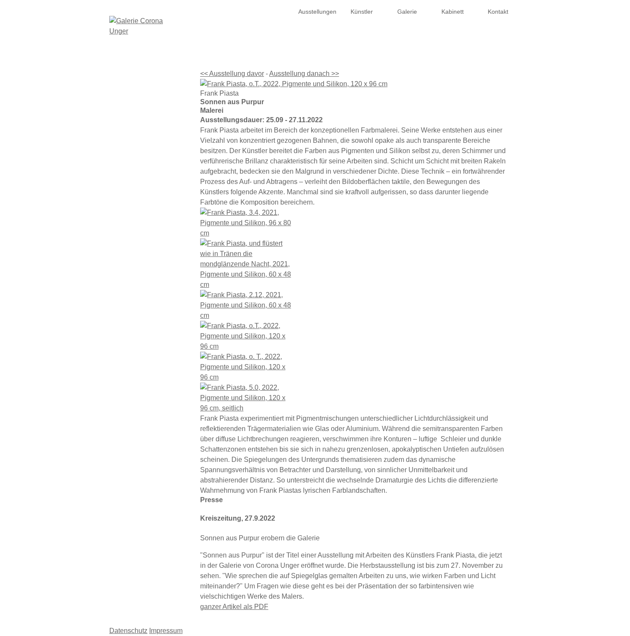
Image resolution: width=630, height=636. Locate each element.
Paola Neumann (151, 290)
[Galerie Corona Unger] (141, 26)
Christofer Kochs (150, 259)
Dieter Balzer (155, 157)
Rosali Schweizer (150, 373)
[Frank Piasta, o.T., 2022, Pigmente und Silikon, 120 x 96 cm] (353, 84)
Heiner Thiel (156, 404)
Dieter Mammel (152, 280)
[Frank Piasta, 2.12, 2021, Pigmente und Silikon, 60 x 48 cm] (353, 305)
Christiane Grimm (149, 198)
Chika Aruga (156, 146)
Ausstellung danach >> (304, 73)
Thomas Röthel (152, 352)
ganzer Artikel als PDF (234, 606)
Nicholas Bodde (152, 167)
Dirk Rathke (157, 332)
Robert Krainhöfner (147, 270)
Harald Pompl (154, 311)
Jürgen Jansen (153, 249)
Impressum (166, 630)
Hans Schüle (156, 362)
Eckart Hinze (156, 229)
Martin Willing (155, 414)
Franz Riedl (157, 342)
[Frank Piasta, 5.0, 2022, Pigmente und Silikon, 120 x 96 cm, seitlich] (353, 398)
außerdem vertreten (146, 424)
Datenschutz (128, 630)
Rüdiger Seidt (154, 383)
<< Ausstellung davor (232, 73)
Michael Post (155, 321)
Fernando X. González (142, 208)
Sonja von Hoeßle (149, 239)
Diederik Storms (151, 393)
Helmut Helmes (152, 218)
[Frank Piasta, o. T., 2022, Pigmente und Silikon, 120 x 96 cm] (353, 367)
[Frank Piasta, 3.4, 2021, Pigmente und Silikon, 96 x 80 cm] (353, 223)
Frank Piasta (156, 301)
